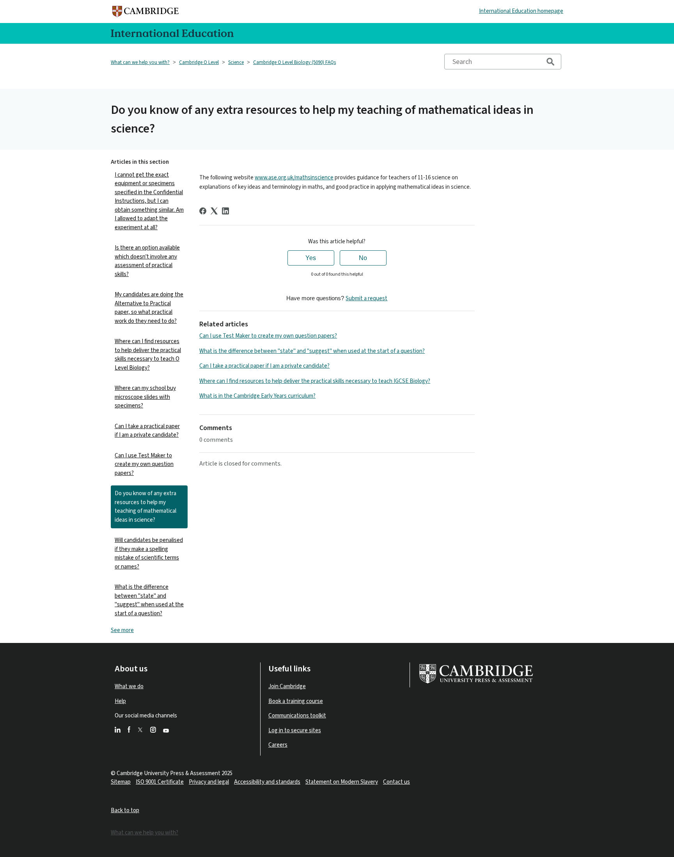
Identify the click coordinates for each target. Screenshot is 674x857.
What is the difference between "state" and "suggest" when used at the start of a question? (149, 600)
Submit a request (366, 298)
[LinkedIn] (225, 210)
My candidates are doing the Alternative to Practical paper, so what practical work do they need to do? (149, 307)
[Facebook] (202, 210)
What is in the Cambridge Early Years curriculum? (257, 396)
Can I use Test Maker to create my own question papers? (144, 464)
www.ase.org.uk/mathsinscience (294, 178)
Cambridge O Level (199, 62)
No (363, 258)
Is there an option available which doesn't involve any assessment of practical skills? (147, 261)
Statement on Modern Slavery (341, 782)
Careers (277, 745)
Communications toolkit (297, 716)
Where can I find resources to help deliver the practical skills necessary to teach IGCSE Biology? (314, 381)
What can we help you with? (140, 62)
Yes (310, 258)
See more (122, 630)
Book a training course (295, 701)
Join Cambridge (287, 686)
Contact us (396, 782)
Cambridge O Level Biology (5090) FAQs (294, 62)
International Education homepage (521, 11)
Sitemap (121, 782)
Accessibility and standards (267, 782)
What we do (129, 686)
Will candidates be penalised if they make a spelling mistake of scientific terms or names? (149, 553)
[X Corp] (214, 210)
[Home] (147, 11)
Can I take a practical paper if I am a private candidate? (147, 430)
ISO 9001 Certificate (160, 782)
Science (236, 62)
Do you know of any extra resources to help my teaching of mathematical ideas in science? (145, 506)
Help (120, 701)
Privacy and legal (209, 782)
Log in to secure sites (294, 730)
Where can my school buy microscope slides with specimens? (145, 397)
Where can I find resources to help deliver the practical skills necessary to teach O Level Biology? (148, 354)
